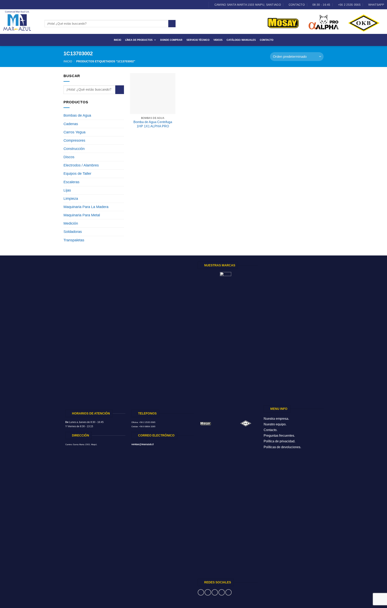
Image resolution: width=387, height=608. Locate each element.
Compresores (74, 140)
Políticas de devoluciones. (282, 447)
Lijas (67, 190)
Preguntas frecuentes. (279, 435)
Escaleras (71, 182)
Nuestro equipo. (275, 424)
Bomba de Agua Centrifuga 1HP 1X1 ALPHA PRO (152, 124)
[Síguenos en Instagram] (9, 4)
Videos (218, 40)
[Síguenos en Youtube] (22, 4)
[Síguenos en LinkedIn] (18, 4)
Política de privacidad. (279, 441)
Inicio (117, 40)
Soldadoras (72, 232)
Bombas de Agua (77, 115)
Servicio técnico (197, 40)
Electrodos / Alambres (81, 165)
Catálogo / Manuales (241, 40)
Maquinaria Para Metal (81, 215)
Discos (68, 157)
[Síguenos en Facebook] (5, 4)
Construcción (74, 149)
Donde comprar (171, 40)
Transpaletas (73, 240)
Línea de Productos (139, 40)
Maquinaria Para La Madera (85, 207)
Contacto (266, 40)
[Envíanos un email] (13, 4)
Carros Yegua (74, 132)
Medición (70, 223)
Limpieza (70, 199)
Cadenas (70, 124)
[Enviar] (172, 23)
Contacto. (270, 430)
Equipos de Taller (77, 174)
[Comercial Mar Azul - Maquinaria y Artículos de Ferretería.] (20, 21)
